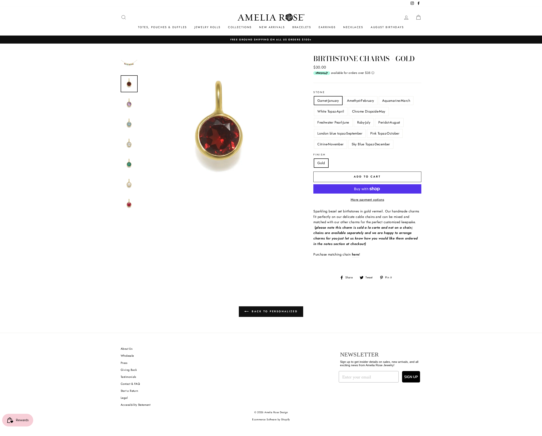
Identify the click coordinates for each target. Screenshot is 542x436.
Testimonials (128, 377)
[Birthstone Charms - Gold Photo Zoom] (220, 134)
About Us (126, 349)
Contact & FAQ (130, 384)
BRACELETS (301, 27)
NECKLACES (353, 27)
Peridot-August (389, 122)
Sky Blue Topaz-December (371, 144)
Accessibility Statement (135, 405)
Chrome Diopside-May (368, 111)
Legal (124, 398)
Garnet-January (328, 100)
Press (124, 363)
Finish (319, 155)
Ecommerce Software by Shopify (271, 419)
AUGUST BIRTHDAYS (387, 27)
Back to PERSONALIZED (274, 311)
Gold (321, 163)
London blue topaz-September (339, 133)
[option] (220, 134)
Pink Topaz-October (384, 133)
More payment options (367, 199)
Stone (319, 92)
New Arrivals (272, 27)
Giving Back (129, 370)
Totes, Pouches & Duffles (162, 27)
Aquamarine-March (396, 100)
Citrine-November (330, 144)
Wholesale (127, 355)
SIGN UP (411, 377)
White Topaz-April (330, 111)
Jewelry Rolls (207, 27)
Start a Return (129, 391)
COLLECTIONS (240, 27)
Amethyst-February (360, 100)
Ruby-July (364, 122)
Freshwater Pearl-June (333, 122)
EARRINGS (327, 27)
